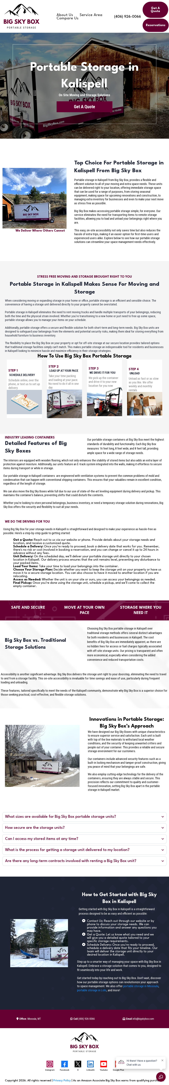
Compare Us (68, 18)
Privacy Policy (62, 1080)
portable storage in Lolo (91, 990)
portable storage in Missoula (140, 986)
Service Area (91, 15)
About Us (65, 15)
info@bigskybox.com (140, 1018)
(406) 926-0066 (127, 17)
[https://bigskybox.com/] (21, 17)
